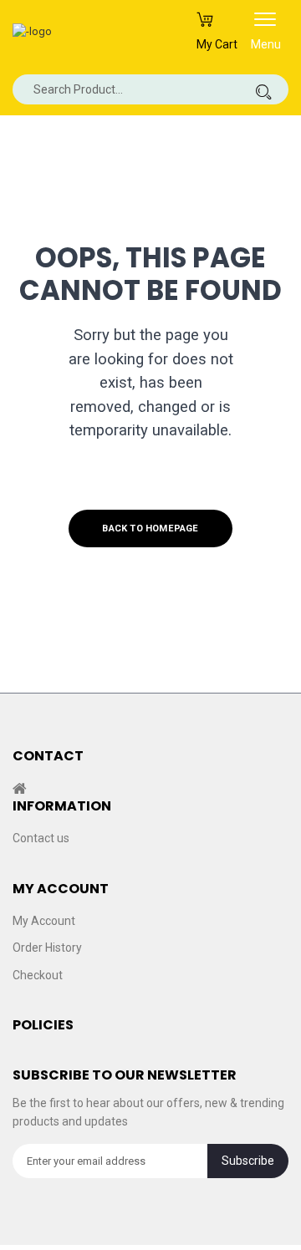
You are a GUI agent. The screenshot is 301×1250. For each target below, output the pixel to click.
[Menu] (265, 25)
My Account (44, 920)
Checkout (38, 974)
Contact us (41, 838)
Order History (47, 947)
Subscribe (248, 1160)
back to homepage (150, 528)
